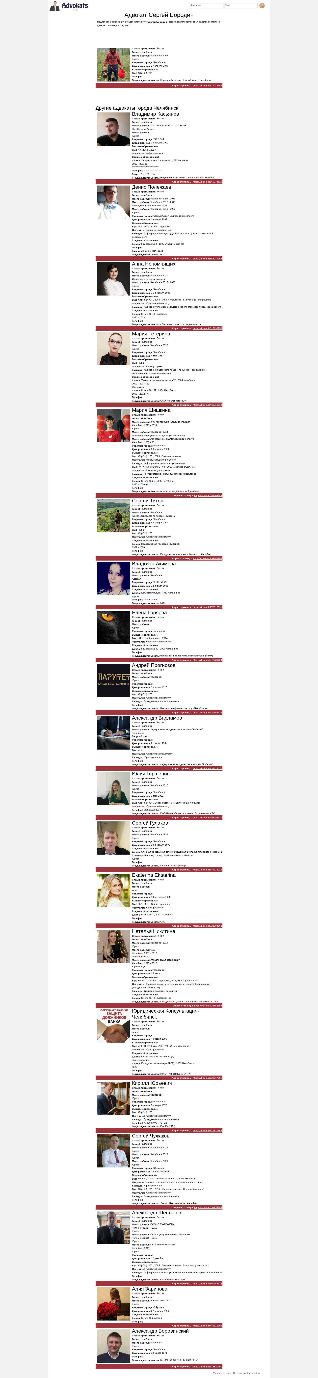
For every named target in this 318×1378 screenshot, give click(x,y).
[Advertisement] (159, 35)
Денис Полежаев (151, 187)
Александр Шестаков (156, 1212)
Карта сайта (253, 1373)
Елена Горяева (149, 612)
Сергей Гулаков (150, 823)
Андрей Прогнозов (153, 665)
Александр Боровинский (160, 1331)
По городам (239, 1373)
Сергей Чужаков (150, 1135)
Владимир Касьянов (155, 114)
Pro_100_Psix (147, 174)
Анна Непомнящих (153, 264)
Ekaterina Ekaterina (154, 875)
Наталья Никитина (153, 931)
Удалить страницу (223, 1373)
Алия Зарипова (149, 1289)
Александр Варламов (157, 718)
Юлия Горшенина (152, 773)
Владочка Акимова (154, 563)
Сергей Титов (147, 500)
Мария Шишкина (151, 410)
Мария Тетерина (151, 333)
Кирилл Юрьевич (152, 1083)
